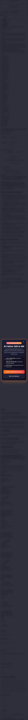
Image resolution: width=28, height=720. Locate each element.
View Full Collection (14, 376)
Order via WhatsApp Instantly (14, 372)
